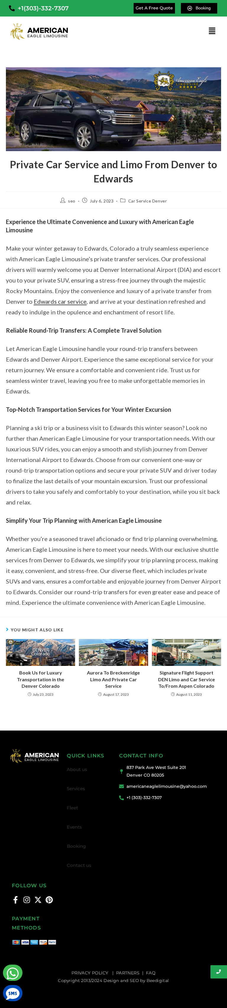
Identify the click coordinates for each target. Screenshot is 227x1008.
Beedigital (158, 980)
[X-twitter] (38, 900)
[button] (212, 31)
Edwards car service (60, 301)
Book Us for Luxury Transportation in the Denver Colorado (40, 679)
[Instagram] (26, 900)
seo (71, 200)
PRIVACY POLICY (91, 973)
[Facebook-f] (15, 900)
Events (74, 827)
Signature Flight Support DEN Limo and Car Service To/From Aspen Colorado (186, 679)
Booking (76, 846)
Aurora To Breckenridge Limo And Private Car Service (113, 679)
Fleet (72, 808)
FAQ (150, 973)
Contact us (79, 865)
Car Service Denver (147, 200)
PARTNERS (128, 973)
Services (76, 788)
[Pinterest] (49, 900)
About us (77, 769)
